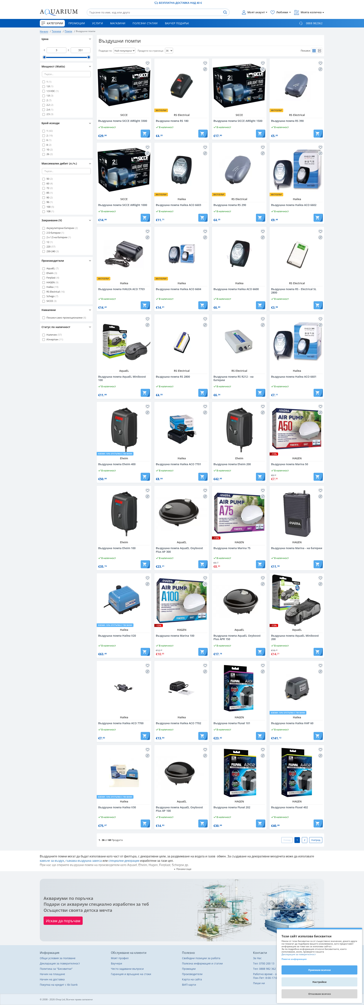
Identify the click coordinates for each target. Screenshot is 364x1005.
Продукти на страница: (151, 50)
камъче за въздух (52, 860)
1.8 (48, 95)
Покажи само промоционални (64, 317)
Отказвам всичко (319, 994)
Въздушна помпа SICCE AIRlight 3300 (122, 121)
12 (47, 242)
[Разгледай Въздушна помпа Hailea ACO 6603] (181, 170)
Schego (50, 296)
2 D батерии (53, 232)
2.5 (48, 114)
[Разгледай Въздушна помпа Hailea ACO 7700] (124, 688)
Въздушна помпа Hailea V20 (117, 635)
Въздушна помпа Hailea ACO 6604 (178, 289)
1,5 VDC (50, 91)
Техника (56, 31)
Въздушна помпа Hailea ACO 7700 (121, 723)
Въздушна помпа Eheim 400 (117, 464)
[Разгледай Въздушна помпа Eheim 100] (124, 513)
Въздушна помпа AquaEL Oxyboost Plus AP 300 (179, 549)
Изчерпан (52, 339)
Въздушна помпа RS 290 (229, 205)
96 (47, 202)
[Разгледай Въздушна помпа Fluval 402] (297, 772)
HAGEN (50, 282)
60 (47, 183)
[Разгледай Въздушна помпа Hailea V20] (124, 600)
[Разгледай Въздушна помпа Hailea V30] (124, 772)
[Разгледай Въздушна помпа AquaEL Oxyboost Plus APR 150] (239, 600)
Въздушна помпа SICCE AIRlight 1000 (122, 205)
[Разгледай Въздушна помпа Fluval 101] (239, 688)
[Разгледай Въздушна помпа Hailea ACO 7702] (181, 688)
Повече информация (294, 959)
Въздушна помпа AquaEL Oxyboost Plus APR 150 (237, 637)
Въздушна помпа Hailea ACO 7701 (178, 464)
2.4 (48, 109)
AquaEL (50, 268)
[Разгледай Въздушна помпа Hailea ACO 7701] (181, 429)
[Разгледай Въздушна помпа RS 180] (181, 85)
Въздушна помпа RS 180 (172, 121)
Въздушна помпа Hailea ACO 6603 (178, 205)
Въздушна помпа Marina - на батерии (296, 548)
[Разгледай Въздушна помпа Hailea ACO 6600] (239, 254)
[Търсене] (225, 12)
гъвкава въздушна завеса (84, 860)
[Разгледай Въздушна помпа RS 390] (297, 85)
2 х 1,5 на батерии (56, 237)
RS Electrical (53, 291)
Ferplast (51, 277)
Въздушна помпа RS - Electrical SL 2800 (293, 290)
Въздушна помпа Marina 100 (175, 635)
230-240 (50, 251)
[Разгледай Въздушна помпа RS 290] (239, 170)
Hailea (49, 287)
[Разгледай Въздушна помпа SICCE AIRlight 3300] (124, 85)
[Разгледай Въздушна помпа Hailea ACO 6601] (297, 341)
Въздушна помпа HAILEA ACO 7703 (121, 289)
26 (47, 154)
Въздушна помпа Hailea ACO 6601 (293, 376)
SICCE (49, 301)
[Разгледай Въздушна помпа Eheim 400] (124, 429)
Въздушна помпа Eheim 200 (232, 464)
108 (48, 211)
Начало (44, 31)
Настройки (319, 982)
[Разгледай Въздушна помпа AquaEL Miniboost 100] (124, 341)
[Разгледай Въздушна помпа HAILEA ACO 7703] (124, 254)
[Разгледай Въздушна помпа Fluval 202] (239, 772)
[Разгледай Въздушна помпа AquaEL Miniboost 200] (297, 600)
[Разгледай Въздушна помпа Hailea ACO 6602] (297, 170)
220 (48, 246)
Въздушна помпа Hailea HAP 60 (292, 723)
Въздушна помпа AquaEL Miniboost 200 (295, 637)
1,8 (48, 86)
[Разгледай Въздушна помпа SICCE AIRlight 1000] (124, 170)
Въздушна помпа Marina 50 (289, 464)
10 (47, 149)
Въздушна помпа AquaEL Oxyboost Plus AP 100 (179, 809)
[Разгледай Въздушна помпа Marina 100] (181, 600)
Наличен (51, 334)
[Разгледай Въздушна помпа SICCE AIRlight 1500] (239, 85)
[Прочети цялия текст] (182, 869)
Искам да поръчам (63, 920)
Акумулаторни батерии (60, 228)
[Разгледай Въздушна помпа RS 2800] (181, 341)
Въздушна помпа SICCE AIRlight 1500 (237, 121)
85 (47, 192)
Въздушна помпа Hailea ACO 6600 (236, 289)
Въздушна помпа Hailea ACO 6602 (293, 205)
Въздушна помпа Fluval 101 (231, 723)
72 (47, 188)
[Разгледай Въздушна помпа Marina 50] (297, 429)
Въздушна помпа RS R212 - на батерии (233, 378)
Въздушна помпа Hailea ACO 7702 (178, 723)
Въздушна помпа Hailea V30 (117, 807)
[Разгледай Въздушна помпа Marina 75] (239, 513)
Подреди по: (105, 50)
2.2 (48, 104)
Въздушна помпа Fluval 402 (289, 807)
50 (47, 178)
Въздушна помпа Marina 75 (231, 548)
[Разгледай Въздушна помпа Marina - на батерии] (297, 513)
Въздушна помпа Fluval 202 (231, 807)
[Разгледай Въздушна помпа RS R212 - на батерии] (239, 341)
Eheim (49, 273)
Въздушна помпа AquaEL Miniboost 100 (122, 378)
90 (47, 197)
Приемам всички (319, 970)
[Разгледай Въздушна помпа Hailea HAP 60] (297, 688)
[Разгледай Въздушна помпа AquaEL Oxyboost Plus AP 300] (181, 513)
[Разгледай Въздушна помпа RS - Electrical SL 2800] (297, 254)
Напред (315, 840)
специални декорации (123, 860)
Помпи (68, 31)
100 (48, 206)
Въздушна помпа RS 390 (287, 121)
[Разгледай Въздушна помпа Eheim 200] (239, 429)
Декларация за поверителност (299, 954)
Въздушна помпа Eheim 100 (117, 548)
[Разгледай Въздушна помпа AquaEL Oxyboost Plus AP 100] (181, 772)
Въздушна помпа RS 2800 (173, 376)
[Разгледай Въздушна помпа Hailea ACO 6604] (181, 254)
